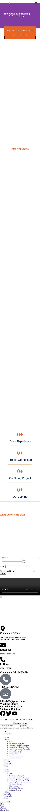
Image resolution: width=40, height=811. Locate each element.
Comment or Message (7, 571)
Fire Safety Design (15, 752)
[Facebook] (3, 713)
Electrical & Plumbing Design (19, 748)
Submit (3, 573)
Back (11, 742)
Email (2, 566)
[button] (36, 3)
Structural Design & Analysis (19, 746)
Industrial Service (15, 758)
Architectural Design (17, 744)
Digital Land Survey (16, 756)
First (23, 560)
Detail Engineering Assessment (19, 750)
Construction (13, 754)
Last (23, 563)
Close (2, 804)
